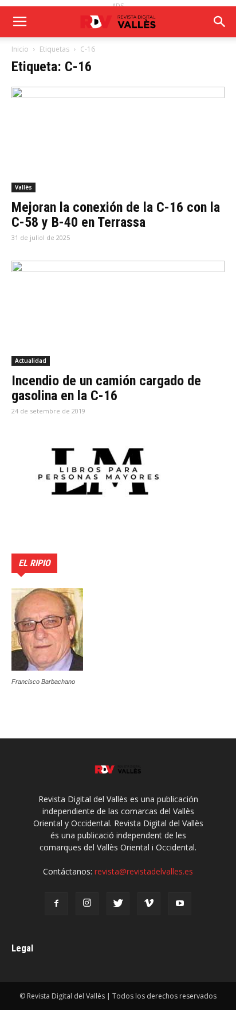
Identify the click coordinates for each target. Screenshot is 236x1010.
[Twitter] (118, 903)
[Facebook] (56, 903)
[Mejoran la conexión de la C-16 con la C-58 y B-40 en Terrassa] (118, 139)
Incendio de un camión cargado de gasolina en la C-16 (106, 388)
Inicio (20, 49)
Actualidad (30, 361)
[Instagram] (87, 903)
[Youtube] (179, 903)
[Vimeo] (148, 903)
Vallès (23, 187)
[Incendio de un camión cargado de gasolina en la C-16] (118, 313)
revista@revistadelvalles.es (144, 871)
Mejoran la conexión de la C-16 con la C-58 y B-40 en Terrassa (115, 214)
